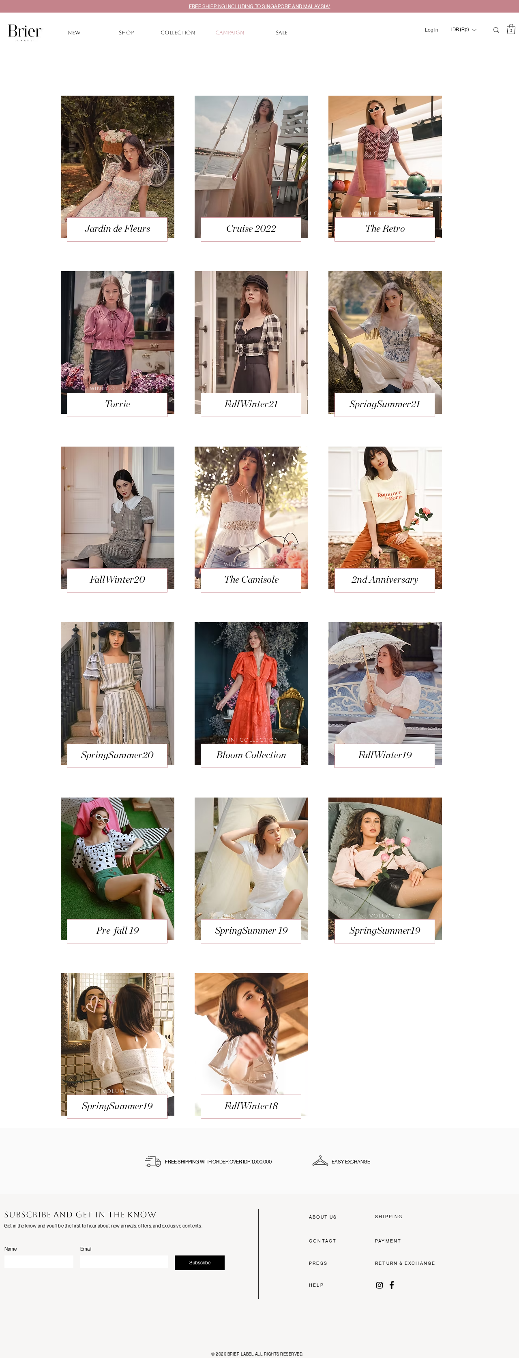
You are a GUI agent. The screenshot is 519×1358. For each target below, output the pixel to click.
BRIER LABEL (241, 1354)
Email (85, 1249)
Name (10, 1249)
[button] (463, 30)
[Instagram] (379, 1285)
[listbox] (463, 30)
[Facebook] (391, 1285)
